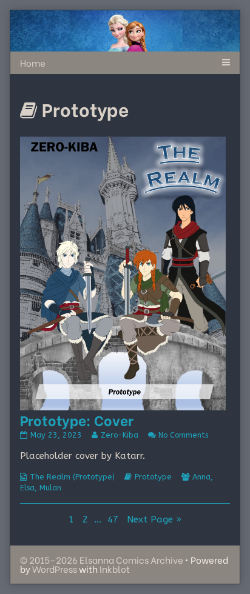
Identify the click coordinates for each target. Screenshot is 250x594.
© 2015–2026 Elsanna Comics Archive (101, 559)
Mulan (50, 487)
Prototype (153, 476)
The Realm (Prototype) (72, 476)
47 (114, 519)
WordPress (54, 568)
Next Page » (154, 519)
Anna (201, 476)
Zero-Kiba (119, 434)
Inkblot (115, 568)
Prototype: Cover (76, 420)
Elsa (27, 487)
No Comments (183, 434)
